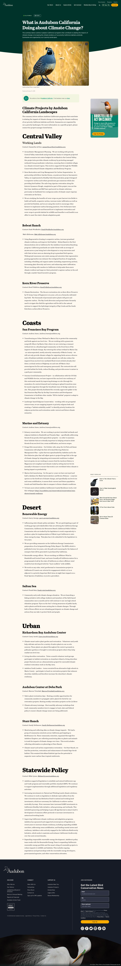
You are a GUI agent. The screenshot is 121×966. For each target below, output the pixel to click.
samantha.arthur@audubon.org (54, 147)
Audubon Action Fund (13, 900)
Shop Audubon (101, 2)
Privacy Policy (36, 915)
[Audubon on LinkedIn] (95, 928)
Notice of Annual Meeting (14, 894)
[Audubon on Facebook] (86, 928)
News (38, 15)
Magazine (109, 2)
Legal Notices (28, 915)
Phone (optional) (86, 904)
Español (115, 2)
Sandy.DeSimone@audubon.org (53, 725)
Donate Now (51, 890)
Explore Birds (67, 5)
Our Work (50, 5)
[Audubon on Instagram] (82, 928)
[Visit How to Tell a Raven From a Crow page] (104, 482)
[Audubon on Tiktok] (99, 928)
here (68, 98)
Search (99, 5)
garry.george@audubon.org (49, 518)
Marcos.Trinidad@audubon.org (53, 691)
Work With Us (31, 884)
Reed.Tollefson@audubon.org (51, 287)
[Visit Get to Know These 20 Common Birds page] (104, 520)
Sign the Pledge (98, 134)
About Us (58, 5)
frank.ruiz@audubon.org (47, 590)
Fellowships (30, 887)
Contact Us (30, 893)
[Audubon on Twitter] (91, 928)
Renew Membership (53, 895)
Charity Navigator (10, 907)
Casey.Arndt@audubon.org (48, 636)
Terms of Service (89, 911)
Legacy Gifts (51, 893)
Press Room (30, 890)
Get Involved (77, 5)
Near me (107, 5)
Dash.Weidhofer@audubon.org (52, 229)
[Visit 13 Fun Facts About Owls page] (104, 510)
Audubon (8, 4)
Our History (10, 887)
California (28, 15)
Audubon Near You (53, 884)
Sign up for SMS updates (34, 895)
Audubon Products (53, 887)
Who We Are (11, 884)
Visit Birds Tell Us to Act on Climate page (104, 118)
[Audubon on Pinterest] (104, 928)
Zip (82, 898)
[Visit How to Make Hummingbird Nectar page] (104, 491)
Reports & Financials (13, 897)
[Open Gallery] (86, 44)
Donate (114, 5)
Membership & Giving (90, 5)
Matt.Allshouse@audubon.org (45, 234)
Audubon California (47, 98)
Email (83, 891)
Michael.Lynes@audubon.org (48, 776)
